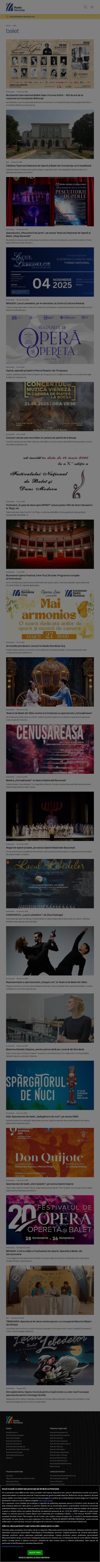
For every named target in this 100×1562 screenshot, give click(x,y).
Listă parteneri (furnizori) (12, 1546)
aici (72, 1514)
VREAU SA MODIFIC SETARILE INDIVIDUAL (34, 1557)
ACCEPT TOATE (35, 1552)
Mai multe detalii (46, 1500)
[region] (50, 1523)
